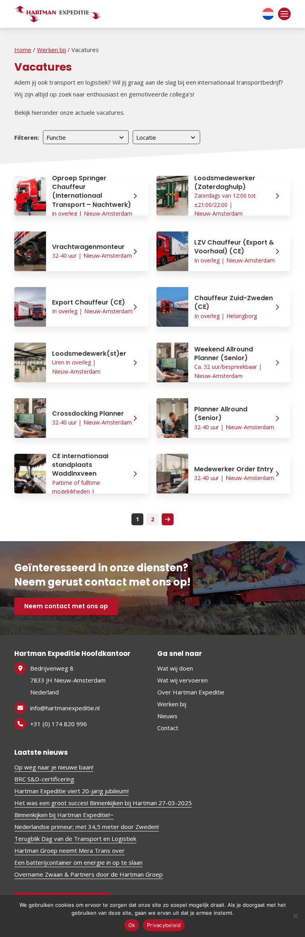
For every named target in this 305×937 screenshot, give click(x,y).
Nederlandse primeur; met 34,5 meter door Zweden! (86, 827)
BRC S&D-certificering (44, 779)
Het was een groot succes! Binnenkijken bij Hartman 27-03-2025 (103, 803)
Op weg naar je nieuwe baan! (53, 767)
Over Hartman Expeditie (190, 692)
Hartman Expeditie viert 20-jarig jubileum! (71, 791)
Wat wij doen (175, 668)
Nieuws (167, 716)
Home (22, 50)
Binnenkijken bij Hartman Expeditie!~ (64, 815)
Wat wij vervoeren (182, 680)
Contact (167, 728)
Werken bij (51, 50)
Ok (131, 925)
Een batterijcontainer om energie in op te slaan (78, 862)
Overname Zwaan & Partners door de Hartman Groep (88, 874)
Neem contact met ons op (66, 606)
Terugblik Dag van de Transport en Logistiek (75, 839)
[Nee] (295, 916)
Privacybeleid (164, 925)
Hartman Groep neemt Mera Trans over (69, 850)
